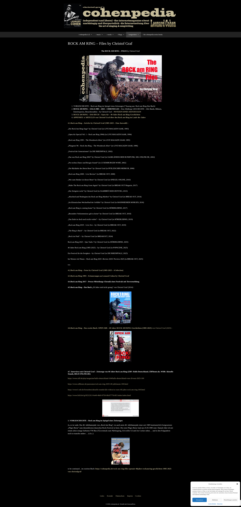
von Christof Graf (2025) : (120, 328)
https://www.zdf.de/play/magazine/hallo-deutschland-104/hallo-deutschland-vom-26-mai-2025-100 (106, 378)
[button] (237, 484)
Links (102, 496)
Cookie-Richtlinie (212, 503)
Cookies (138, 496)
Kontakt (110, 496)
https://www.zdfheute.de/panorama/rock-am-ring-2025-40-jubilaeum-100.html (98, 384)
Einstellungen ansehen (230, 500)
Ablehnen (215, 500)
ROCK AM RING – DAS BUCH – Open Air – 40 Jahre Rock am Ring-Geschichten (106, 115)
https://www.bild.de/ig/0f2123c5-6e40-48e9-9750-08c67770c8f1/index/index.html (99, 395)
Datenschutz (219, 503)
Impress (130, 496)
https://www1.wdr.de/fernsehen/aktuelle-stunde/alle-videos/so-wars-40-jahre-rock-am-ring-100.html (106, 390)
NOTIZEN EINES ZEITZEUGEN (127, 112)
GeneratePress (131, 504)
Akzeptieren (199, 500)
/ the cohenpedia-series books (153, 34)
